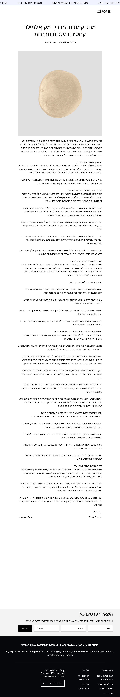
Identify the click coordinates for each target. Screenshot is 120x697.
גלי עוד (85, 670)
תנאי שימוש (83, 688)
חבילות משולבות (105, 684)
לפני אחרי (108, 693)
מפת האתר (107, 670)
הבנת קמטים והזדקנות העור (89, 162)
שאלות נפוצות (106, 688)
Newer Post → (25, 517)
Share (96, 512)
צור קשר (85, 684)
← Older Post (95, 517)
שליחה (25, 628)
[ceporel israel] (104, 11)
